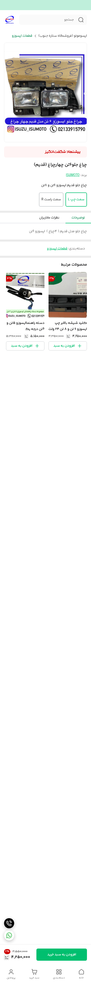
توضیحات (78, 218)
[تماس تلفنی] (9, 923)
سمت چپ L (76, 199)
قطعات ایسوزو (22, 35)
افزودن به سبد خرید (61, 954)
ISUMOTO (73, 175)
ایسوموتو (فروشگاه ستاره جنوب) (62, 35)
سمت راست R (51, 199)
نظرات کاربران (49, 218)
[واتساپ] (9, 935)
